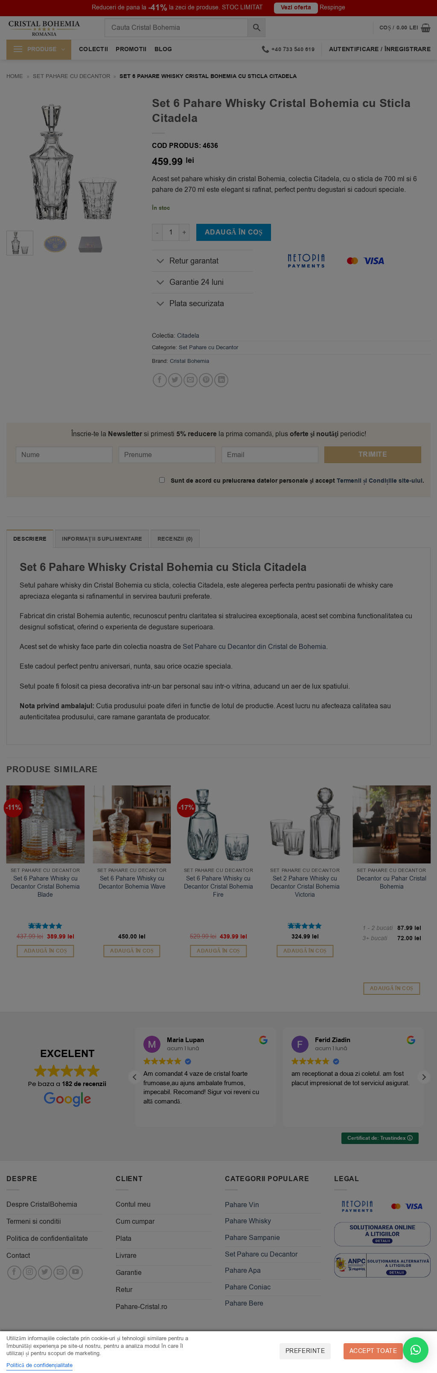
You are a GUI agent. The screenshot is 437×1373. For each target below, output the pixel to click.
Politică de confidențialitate (39, 1365)
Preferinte (305, 1351)
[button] (415, 1350)
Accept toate (373, 1351)
